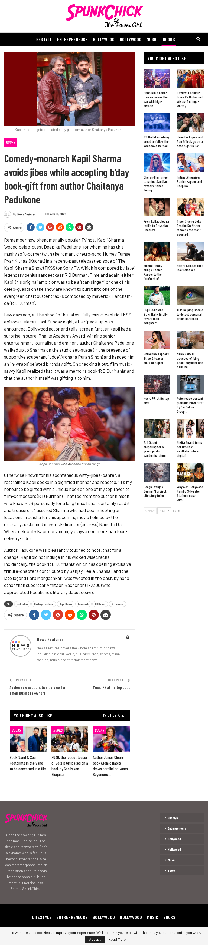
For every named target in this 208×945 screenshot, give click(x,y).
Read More (117, 939)
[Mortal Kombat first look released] (190, 251)
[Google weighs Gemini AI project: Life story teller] (157, 472)
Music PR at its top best (111, 687)
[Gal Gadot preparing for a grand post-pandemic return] (157, 428)
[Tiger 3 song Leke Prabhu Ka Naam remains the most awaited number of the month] (190, 207)
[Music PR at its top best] (157, 384)
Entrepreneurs (72, 39)
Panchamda (83, 604)
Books (169, 39)
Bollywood (104, 39)
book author (22, 604)
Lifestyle (42, 39)
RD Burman (100, 604)
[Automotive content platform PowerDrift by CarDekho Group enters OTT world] (190, 384)
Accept (95, 939)
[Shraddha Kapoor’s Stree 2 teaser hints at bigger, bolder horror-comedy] (157, 340)
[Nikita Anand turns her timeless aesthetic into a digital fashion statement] (190, 428)
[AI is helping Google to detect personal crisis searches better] (190, 295)
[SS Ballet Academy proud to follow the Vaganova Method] (157, 122)
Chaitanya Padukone (43, 604)
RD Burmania (117, 604)
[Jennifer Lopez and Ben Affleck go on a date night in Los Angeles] (190, 122)
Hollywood (130, 39)
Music (152, 39)
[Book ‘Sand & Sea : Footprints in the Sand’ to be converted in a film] (28, 739)
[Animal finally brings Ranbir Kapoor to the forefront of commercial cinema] (157, 251)
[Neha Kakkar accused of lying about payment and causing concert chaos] (190, 340)
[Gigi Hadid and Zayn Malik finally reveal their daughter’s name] (157, 295)
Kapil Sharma (66, 604)
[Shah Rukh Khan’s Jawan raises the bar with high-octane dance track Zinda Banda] (157, 78)
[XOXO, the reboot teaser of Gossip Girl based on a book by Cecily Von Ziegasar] (69, 739)
